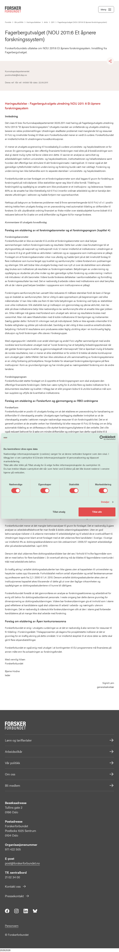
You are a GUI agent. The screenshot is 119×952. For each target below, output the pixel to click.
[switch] (44, 490)
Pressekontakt (14, 896)
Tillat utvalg (59, 512)
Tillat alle (97, 512)
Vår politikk (12, 763)
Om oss (10, 774)
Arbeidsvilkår (13, 751)
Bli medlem (12, 785)
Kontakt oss (13, 886)
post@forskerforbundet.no (22, 863)
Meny (103, 9)
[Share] (110, 61)
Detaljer (105, 502)
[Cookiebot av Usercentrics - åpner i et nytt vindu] (101, 437)
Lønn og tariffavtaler (18, 740)
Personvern (11, 926)
